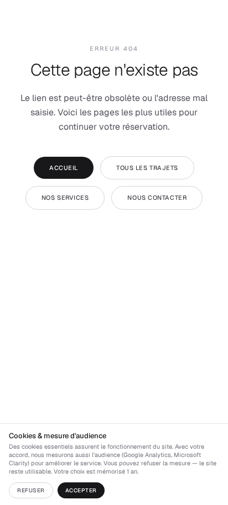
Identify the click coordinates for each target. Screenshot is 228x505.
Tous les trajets (147, 168)
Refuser (31, 490)
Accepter (81, 490)
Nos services (65, 197)
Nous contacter (156, 197)
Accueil (63, 168)
